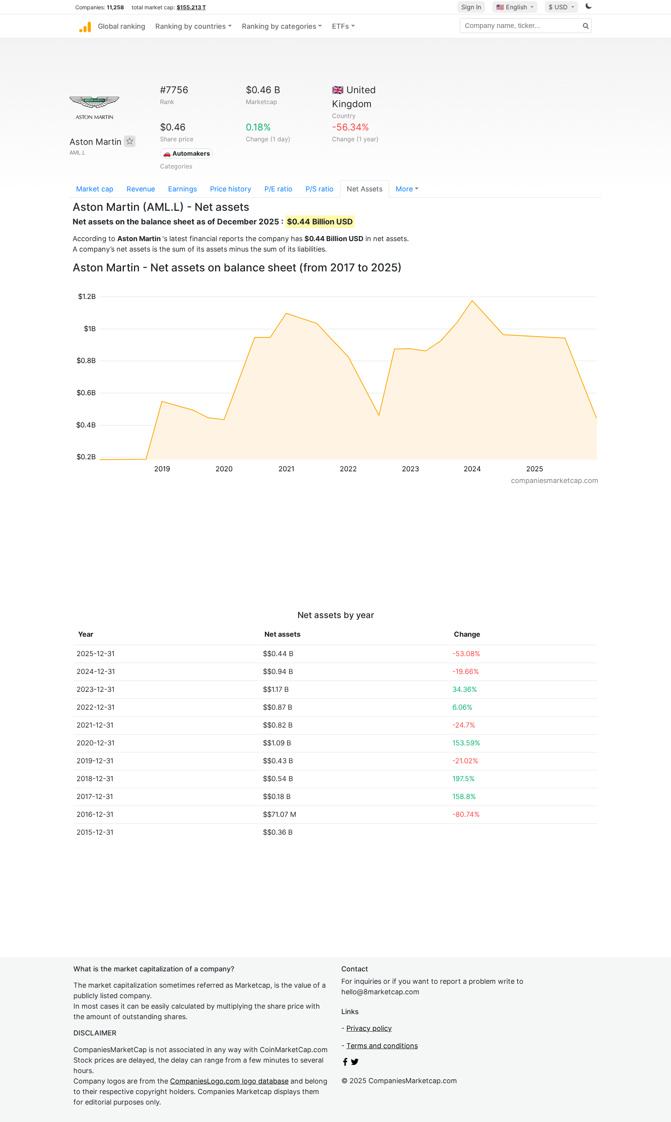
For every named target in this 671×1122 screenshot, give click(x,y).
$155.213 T (191, 7)
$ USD (559, 7)
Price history (230, 189)
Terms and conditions (382, 1046)
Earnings (182, 189)
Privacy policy (369, 1028)
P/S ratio (320, 189)
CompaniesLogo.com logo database (229, 1081)
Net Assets (364, 189)
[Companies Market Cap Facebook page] (345, 1063)
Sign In (471, 7)
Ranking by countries (190, 26)
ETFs (340, 26)
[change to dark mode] (589, 7)
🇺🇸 (511, 7)
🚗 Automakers (186, 153)
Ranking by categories (279, 26)
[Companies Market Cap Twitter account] (355, 1063)
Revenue (141, 189)
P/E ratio (278, 189)
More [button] (404, 189)
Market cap (94, 189)
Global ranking (121, 26)
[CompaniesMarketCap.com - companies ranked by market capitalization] (85, 26)
